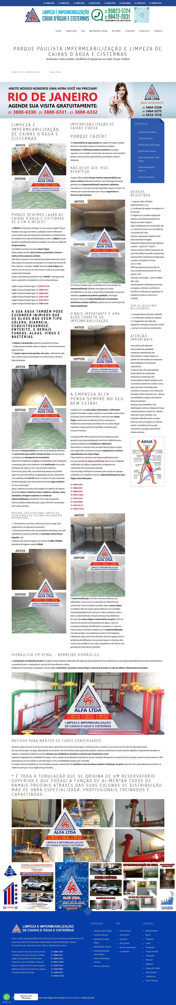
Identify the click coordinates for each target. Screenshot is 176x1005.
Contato (144, 31)
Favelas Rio (124, 951)
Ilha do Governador (128, 947)
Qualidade (55, 72)
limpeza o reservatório (42, 461)
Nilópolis (149, 964)
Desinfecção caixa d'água (149, 145)
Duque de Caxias (153, 968)
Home (59, 31)
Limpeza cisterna (145, 138)
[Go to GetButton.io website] (6, 1002)
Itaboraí (149, 960)
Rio (83, 31)
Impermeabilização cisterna (146, 169)
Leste (148, 943)
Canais (158, 31)
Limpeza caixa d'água (147, 132)
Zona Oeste (124, 943)
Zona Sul (123, 939)
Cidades (130, 31)
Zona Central (125, 931)
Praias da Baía (152, 951)
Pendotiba (150, 947)
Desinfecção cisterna (147, 151)
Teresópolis (150, 976)
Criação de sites (87, 998)
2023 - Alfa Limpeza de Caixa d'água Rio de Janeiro (44, 998)
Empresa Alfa (33, 72)
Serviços (71, 31)
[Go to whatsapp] (6, 996)
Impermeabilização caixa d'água (148, 159)
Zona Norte (124, 935)
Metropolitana (99, 31)
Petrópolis (150, 956)
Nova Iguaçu (151, 972)
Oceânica (150, 939)
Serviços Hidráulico (146, 177)
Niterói (116, 31)
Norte (148, 935)
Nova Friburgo (152, 980)
